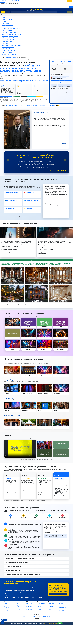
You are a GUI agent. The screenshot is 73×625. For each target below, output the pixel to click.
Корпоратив (28, 605)
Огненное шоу (50, 605)
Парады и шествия (7, 25)
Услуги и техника (34, 105)
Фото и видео (61, 610)
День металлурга (7, 43)
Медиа (61, 82)
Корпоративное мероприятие (11, 28)
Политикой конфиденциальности (50, 623)
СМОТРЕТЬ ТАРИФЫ (58, 594)
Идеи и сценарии (12, 4)
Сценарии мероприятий (63, 606)
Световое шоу (50, 606)
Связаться (70, 0)
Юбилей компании (7, 19)
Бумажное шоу (50, 609)
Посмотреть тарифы (61, 80)
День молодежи (7, 41)
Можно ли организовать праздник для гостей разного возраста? (23, 574)
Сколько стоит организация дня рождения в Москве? (20, 558)
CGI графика (39, 609)
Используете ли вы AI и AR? (13, 570)
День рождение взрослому (10, 36)
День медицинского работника (11, 45)
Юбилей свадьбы (7, 17)
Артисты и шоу (18, 4)
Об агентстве (2, 4)
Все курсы (17, 603)
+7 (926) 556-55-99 (14, 0)
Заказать (57, 105)
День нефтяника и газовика (10, 39)
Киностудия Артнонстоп (41, 603)
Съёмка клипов (39, 606)
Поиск (71, 6)
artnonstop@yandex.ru (23, 0)
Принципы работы (7, 607)
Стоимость (26, 4)
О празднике (8, 105)
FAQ (54, 105)
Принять (60, 623)
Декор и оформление (62, 607)
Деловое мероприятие (9, 50)
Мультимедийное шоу (52, 607)
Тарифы (50, 105)
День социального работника (11, 32)
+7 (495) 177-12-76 (5, 0)
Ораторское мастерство (19, 605)
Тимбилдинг (5, 21)
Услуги (22, 4)
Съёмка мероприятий (41, 605)
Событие (7, 4)
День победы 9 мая (8, 37)
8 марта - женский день (9, 54)
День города (6, 48)
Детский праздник (7, 30)
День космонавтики (8, 47)
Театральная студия (18, 607)
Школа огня (17, 606)
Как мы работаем (42, 105)
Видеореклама (39, 607)
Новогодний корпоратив (9, 27)
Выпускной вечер (7, 52)
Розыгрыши (5, 23)
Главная (5, 603)
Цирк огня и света (51, 603)
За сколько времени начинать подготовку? (17, 562)
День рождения (29, 609)
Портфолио (30, 4)
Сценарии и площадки (20, 105)
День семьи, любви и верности (11, 34)
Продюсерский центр (8, 610)
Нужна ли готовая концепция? (14, 566)
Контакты (34, 4)
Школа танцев (17, 609)
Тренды (13, 105)
